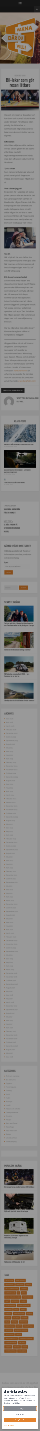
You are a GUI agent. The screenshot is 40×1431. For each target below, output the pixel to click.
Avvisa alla (20, 1414)
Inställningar (20, 1408)
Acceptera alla (20, 1420)
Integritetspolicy (9, 1425)
